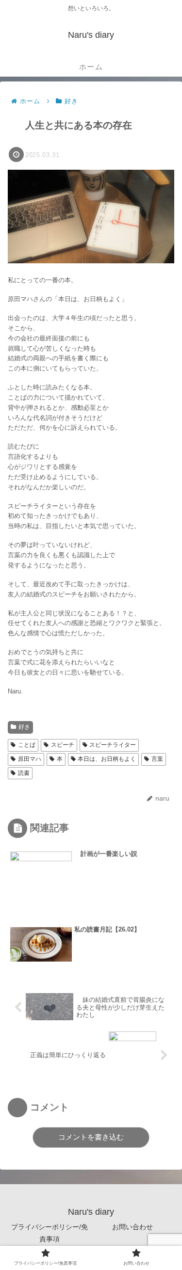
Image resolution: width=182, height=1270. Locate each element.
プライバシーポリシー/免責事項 (49, 1233)
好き (24, 726)
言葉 (157, 759)
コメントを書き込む (91, 1137)
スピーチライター (112, 744)
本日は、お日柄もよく (107, 759)
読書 (24, 773)
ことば (26, 744)
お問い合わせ (132, 1227)
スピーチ (62, 744)
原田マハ (29, 759)
